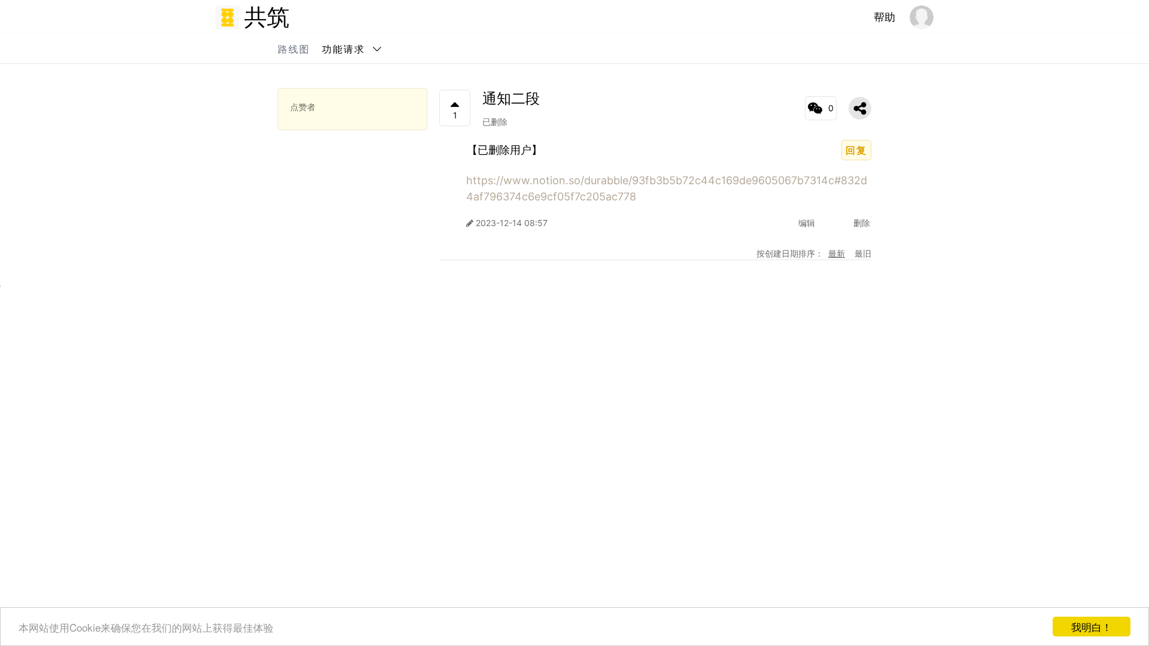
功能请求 (343, 49)
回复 (856, 150)
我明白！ (1091, 626)
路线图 (294, 49)
